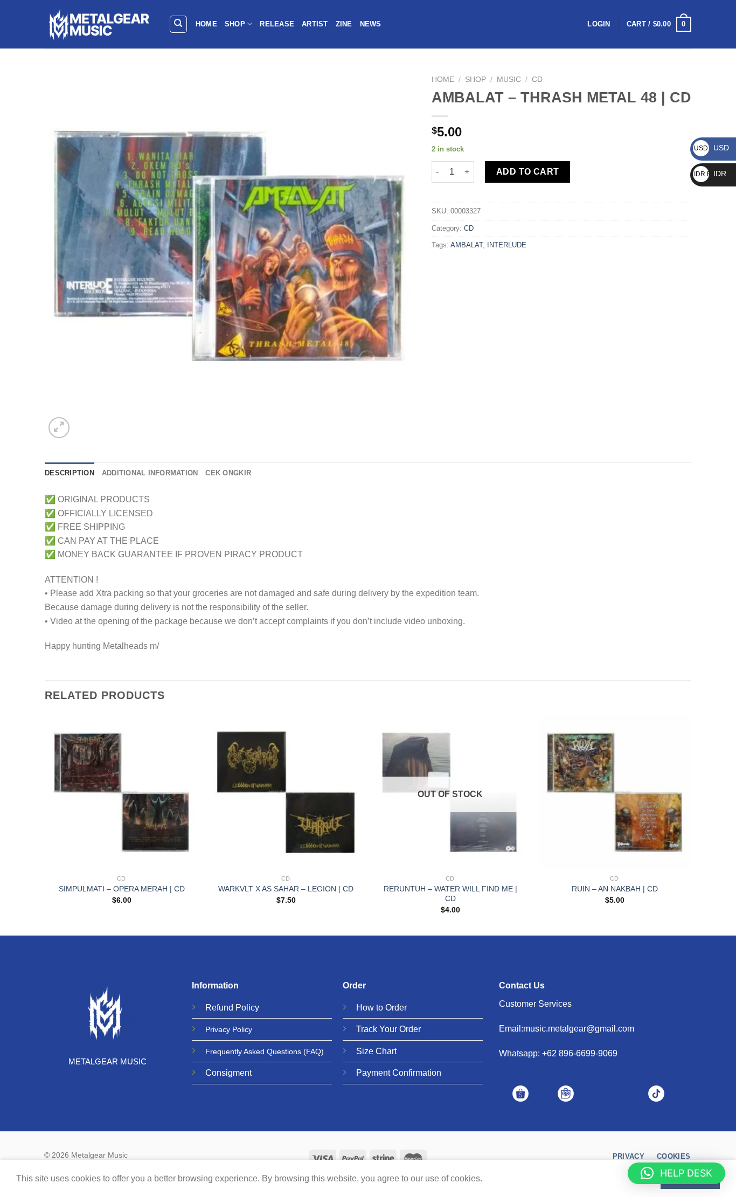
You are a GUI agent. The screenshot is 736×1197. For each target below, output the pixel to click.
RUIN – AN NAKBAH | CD (615, 888)
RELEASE (277, 24)
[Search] (179, 24)
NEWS (370, 24)
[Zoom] (59, 427)
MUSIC (509, 79)
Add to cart (527, 171)
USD (711, 147)
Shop (475, 79)
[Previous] (45, 824)
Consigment (228, 1072)
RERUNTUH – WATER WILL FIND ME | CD (450, 893)
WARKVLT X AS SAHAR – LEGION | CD (285, 888)
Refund (219, 1007)
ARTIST (315, 24)
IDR (710, 173)
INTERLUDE (506, 245)
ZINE (344, 24)
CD (537, 79)
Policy (247, 1007)
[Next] (691, 824)
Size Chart (376, 1051)
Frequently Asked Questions (253, 1051)
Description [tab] (69, 473)
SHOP (235, 24)
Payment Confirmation (398, 1072)
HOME (206, 24)
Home (443, 79)
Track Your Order (388, 1029)
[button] (676, 1173)
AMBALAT (466, 245)
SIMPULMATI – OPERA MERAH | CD (122, 888)
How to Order (381, 1007)
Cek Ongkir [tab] (228, 473)
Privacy (217, 1029)
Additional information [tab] (150, 473)
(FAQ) (313, 1051)
